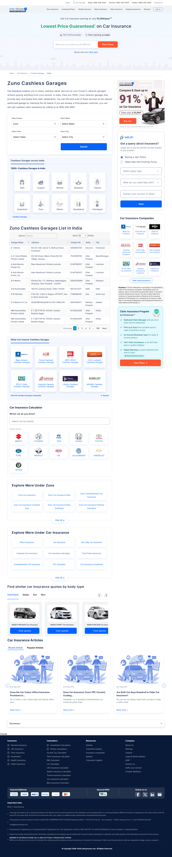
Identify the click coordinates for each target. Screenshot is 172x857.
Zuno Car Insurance (26, 495)
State (88, 242)
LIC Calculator (53, 764)
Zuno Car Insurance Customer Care (27, 506)
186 (98, 328)
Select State (16, 131)
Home (11, 73)
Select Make (65, 118)
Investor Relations (133, 771)
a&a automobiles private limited (18, 312)
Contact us (130, 764)
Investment (16, 756)
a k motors (15, 280)
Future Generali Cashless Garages (46, 361)
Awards (89, 756)
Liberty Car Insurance (154, 270)
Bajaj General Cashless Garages (22, 361)
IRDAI (9, 807)
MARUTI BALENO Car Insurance (99, 625)
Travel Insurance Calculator (59, 775)
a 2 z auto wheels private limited (19, 257)
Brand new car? (86, 52)
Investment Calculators (60, 745)
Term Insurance (17, 753)
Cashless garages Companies (29, 395)
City (97, 242)
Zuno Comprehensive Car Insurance (91, 495)
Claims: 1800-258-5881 (141, 3)
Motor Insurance (27, 542)
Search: (22, 235)
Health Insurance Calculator (59, 771)
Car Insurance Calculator (59, 553)
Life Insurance (17, 749)
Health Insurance (18, 760)
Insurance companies (95, 753)
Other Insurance (18, 764)
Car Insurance (22, 73)
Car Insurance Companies (91, 564)
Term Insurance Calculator (58, 756)
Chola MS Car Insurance (140, 232)
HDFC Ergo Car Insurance (140, 251)
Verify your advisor (133, 768)
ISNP (127, 760)
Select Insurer (17, 118)
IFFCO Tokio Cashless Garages (22, 385)
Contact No (76, 242)
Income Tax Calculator (56, 753)
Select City (64, 131)
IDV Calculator (59, 564)
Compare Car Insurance (27, 553)
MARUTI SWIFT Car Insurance (62, 625)
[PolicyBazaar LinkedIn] (152, 794)
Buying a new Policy (135, 157)
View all (58, 520)
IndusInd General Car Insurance (140, 271)
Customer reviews (94, 749)
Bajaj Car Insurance (126, 232)
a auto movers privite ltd (17, 265)
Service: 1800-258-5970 (119, 3)
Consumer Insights (94, 760)
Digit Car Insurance (154, 232)
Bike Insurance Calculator (58, 783)
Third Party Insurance (91, 553)
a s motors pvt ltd (19, 302)
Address (35, 242)
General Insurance (19, 745)
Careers (128, 753)
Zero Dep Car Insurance (91, 542)
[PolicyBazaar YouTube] (159, 794)
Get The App (80, 3)
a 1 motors (15, 248)
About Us (129, 745)
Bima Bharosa (19, 807)
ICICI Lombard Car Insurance (154, 251)
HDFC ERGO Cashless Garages (70, 361)
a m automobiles (18, 289)
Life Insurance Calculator (58, 768)
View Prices (108, 44)
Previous (67, 328)
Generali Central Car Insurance (126, 252)
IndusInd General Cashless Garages (46, 385)
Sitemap (129, 749)
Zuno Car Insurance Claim (59, 495)
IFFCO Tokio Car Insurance (126, 270)
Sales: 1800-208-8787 (97, 3)
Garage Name (17, 242)
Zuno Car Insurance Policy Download (59, 506)
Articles (89, 745)
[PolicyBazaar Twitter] (145, 794)
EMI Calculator (53, 760)
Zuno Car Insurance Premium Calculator (91, 506)
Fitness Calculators (58, 749)
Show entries (83, 235)
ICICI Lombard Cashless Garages (95, 361)
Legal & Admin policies (135, 756)
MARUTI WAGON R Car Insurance (25, 625)
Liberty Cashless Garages (70, 385)
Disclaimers (15, 723)
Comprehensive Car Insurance (27, 564)
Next (104, 328)
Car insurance (14, 91)
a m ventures (16, 294)
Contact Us (158, 3)
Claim (67, 3)
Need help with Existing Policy (141, 162)
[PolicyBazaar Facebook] (137, 794)
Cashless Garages (37, 73)
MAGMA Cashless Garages (94, 385)
